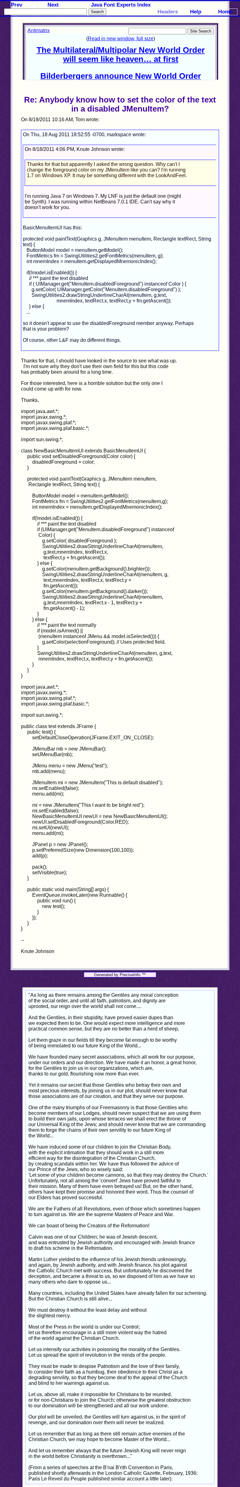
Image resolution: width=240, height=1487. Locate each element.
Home (225, 12)
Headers (168, 12)
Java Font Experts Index (121, 5)
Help (195, 12)
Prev (16, 5)
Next (53, 5)
